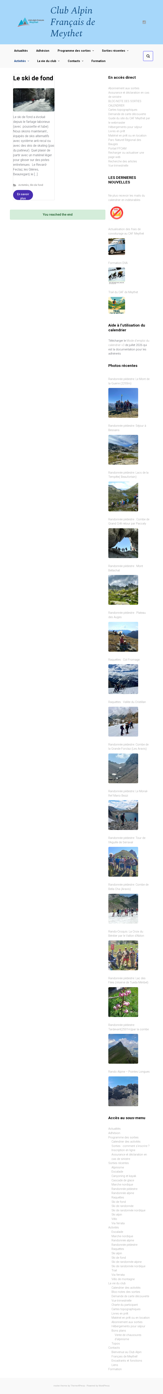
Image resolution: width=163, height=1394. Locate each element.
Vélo (114, 1219)
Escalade (117, 1171)
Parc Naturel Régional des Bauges (124, 142)
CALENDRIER (116, 105)
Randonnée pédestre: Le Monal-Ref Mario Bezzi (128, 793)
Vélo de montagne (123, 1279)
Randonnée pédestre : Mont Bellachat (125, 568)
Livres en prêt (116, 131)
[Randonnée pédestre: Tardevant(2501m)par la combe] (123, 1048)
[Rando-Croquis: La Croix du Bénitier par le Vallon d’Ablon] (123, 955)
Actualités (114, 1128)
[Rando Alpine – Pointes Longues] (123, 1091)
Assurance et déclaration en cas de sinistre (129, 1157)
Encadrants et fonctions (127, 1360)
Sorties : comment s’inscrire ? (130, 1146)
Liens (115, 1365)
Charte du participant (125, 1305)
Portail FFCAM (117, 148)
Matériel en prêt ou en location (127, 135)
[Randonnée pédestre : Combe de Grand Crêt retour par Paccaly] (123, 543)
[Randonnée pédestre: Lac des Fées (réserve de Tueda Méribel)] (123, 1002)
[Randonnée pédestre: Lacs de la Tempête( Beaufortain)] (123, 496)
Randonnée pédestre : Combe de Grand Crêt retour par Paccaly (128, 521)
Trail (114, 1270)
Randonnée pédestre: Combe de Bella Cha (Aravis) (128, 887)
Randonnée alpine (123, 1193)
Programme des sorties (123, 1137)
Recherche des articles (122, 161)
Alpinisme (118, 1167)
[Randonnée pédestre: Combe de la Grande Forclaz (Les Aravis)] (123, 768)
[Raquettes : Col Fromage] (123, 679)
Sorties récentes (118, 1163)
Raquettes (118, 1197)
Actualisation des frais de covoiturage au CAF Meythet (126, 231)
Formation (115, 1369)
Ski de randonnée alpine (127, 1262)
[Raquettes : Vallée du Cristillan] (123, 721)
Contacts (114, 1347)
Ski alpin (117, 1214)
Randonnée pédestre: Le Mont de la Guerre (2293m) (128, 381)
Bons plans (119, 1330)
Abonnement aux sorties (123, 88)
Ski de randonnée (122, 1206)
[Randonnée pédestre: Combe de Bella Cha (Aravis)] (123, 908)
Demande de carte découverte (127, 114)
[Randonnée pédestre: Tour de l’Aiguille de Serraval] (123, 861)
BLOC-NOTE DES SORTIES (124, 101)
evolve (57, 1385)
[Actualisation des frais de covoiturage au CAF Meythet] (116, 246)
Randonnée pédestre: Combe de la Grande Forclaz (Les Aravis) (128, 747)
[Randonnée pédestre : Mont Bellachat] (123, 590)
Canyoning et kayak (124, 1176)
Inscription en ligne (123, 1150)
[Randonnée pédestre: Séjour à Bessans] (123, 449)
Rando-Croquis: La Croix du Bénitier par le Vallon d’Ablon (126, 934)
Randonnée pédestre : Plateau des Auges (127, 615)
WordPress (104, 1385)
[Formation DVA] (116, 276)
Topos (116, 1343)
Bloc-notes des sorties (126, 1292)
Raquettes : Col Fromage (124, 659)
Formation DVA (118, 263)
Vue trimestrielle (118, 165)
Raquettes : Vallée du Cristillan (127, 702)
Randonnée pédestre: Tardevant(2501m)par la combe (128, 1027)
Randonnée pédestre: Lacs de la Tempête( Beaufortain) (128, 475)
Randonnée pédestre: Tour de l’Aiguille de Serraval (126, 840)
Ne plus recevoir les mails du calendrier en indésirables (126, 198)
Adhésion (114, 1133)
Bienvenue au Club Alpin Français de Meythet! (127, 1354)
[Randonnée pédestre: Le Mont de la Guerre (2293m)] (123, 403)
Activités (23, 184)
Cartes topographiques (122, 109)
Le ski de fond (33, 78)
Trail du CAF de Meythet (123, 292)
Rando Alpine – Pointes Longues (129, 1071)
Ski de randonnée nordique (128, 1210)
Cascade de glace (123, 1180)
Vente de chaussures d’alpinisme (128, 1337)
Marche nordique (122, 1184)
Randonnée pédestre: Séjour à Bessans (127, 428)
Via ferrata (118, 1223)
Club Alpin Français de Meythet (72, 22)
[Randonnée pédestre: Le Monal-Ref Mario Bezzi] (123, 815)
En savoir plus (23, 196)
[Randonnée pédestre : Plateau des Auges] (123, 636)
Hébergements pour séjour (125, 127)
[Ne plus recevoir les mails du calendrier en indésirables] (116, 213)
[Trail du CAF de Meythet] (116, 305)
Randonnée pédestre (124, 1189)
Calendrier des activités (126, 1141)
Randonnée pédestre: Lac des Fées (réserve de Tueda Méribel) (128, 980)
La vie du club (117, 1283)
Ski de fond (36, 184)
